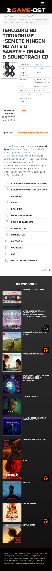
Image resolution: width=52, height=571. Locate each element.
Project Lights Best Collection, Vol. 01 (21, 152)
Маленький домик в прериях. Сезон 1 (35, 333)
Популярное (26, 284)
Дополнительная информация (33, 132)
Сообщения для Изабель (33, 354)
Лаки (25, 461)
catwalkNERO (39, 68)
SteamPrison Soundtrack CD (17, 156)
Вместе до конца (30, 504)
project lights (39, 64)
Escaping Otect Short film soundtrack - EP (34, 419)
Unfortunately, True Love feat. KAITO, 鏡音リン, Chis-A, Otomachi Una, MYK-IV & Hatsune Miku (36, 378)
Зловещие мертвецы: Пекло (35, 439)
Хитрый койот (29, 525)
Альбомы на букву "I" (25, 16)
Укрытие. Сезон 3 (30, 397)
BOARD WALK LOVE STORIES (33, 290)
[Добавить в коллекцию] (6, 64)
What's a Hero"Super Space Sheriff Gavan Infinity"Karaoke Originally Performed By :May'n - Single (35, 313)
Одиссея (26, 482)
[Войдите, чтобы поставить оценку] (3, 117)
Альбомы (9, 16)
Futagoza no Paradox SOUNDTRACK (27, 149)
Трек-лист (8, 132)
